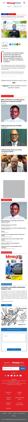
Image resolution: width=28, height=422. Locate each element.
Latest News (8, 392)
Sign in (9, 6)
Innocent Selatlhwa (4, 48)
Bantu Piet (3, 244)
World (8, 404)
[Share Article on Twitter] (13, 44)
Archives (10, 413)
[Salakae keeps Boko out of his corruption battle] (14, 163)
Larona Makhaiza (4, 229)
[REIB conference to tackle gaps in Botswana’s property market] (14, 113)
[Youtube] (12, 375)
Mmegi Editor (4, 301)
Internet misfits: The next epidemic (10, 243)
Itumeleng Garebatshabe (5, 248)
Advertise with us (21, 413)
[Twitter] (8, 375)
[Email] (21, 375)
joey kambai (3, 232)
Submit (23, 368)
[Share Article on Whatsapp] (15, 44)
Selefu (2, 231)
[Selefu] (14, 316)
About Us (15, 413)
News (12, 14)
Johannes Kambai (4, 226)
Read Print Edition (6, 252)
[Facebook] (6, 375)
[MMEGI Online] (14, 3)
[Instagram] (15, 375)
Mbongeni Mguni (4, 241)
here (13, 82)
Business (20, 392)
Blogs (19, 399)
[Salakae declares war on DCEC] (14, 137)
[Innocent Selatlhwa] (4, 44)
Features (8, 399)
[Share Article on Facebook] (10, 44)
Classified (8, 408)
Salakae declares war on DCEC (11, 125)
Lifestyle (8, 397)
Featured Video (19, 404)
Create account (17, 6)
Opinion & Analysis (19, 397)
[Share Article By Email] (17, 44)
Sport (19, 393)
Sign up (5, 85)
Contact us (5, 413)
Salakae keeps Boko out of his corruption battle (13, 228)
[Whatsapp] (18, 375)
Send (14, 349)
